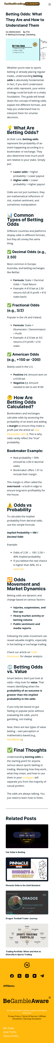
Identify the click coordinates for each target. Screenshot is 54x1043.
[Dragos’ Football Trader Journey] (27, 902)
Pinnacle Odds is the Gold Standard (23, 885)
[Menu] (49, 4)
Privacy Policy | (15, 1016)
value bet (18, 569)
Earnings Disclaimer (32, 1019)
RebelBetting (14, 739)
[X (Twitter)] (19, 976)
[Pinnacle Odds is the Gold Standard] (27, 869)
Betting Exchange (16, 34)
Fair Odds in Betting (15, 852)
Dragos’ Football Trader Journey (21, 918)
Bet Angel (8, 1028)
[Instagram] (27, 976)
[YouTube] (34, 976)
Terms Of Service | (30, 1016)
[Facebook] (12, 976)
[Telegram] (42, 976)
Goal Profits (9, 1032)
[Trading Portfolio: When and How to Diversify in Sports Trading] (27, 935)
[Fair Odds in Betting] (27, 836)
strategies (28, 777)
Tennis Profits (11, 1036)
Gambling (30, 34)
